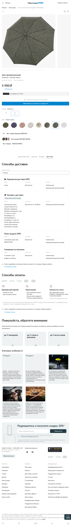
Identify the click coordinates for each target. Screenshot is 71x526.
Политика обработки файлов (58, 497)
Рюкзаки (5, 470)
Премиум (5, 487)
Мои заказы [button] (29, 497)
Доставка (50, 156)
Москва (7, 3)
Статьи (50, 477)
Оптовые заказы (53, 490)
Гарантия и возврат (31, 477)
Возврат (42, 156)
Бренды (4, 484)
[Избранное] (52, 523)
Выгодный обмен (31, 507)
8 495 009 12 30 (18, 448)
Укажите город (6, 170)
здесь (44, 519)
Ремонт (27, 470)
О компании (29, 480)
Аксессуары (6, 480)
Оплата (27, 490)
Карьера (28, 484)
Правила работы (30, 487)
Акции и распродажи (9, 494)
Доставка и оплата (31, 474)
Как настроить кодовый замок (58, 487)
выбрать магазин (10, 258)
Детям (4, 477)
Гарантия (34, 156)
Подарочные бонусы (32, 503)
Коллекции (5, 490)
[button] (68, 523)
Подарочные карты (54, 474)
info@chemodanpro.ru (31, 448)
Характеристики (23, 156)
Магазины (28, 467)
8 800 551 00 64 (6, 448)
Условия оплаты (9, 312)
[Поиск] (3, 523)
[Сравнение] (19, 523)
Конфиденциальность (55, 467)
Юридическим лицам (32, 500)
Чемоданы (5, 467)
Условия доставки (10, 266)
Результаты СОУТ (54, 494)
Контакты (51, 480)
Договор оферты (30, 494)
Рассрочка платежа (54, 484)
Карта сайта (6, 497)
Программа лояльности (56, 470)
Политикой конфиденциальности (29, 436)
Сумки (4, 474)
